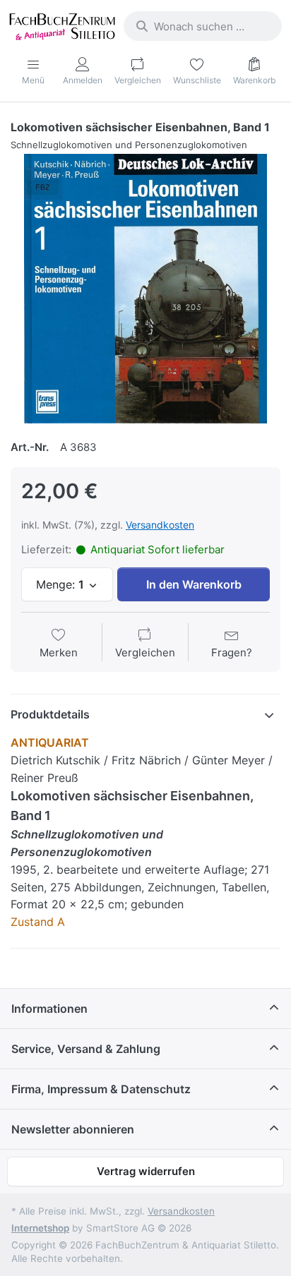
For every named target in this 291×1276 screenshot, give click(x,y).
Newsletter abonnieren (72, 1129)
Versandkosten (160, 525)
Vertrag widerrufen (146, 1171)
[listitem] (145, 288)
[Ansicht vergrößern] (145, 288)
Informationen (49, 1008)
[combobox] (203, 26)
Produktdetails (50, 714)
